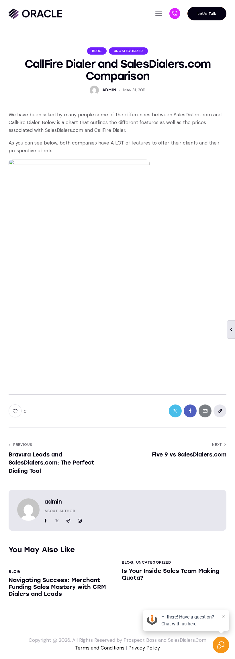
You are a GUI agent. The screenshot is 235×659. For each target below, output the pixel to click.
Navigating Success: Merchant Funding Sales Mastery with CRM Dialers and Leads (57, 587)
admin (53, 501)
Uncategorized (128, 51)
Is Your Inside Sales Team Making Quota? (170, 574)
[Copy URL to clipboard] (220, 410)
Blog (96, 51)
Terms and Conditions (99, 648)
